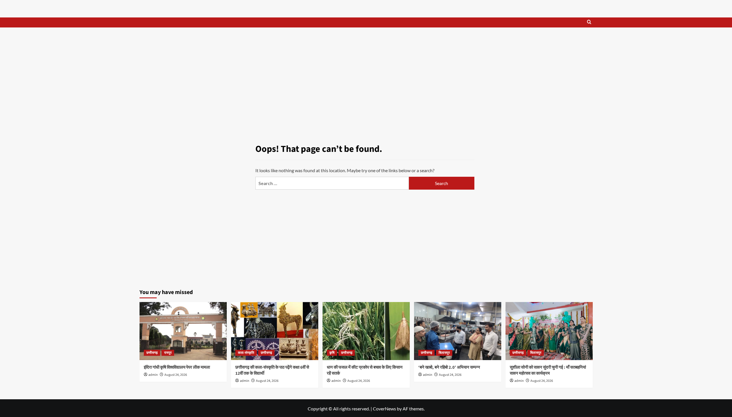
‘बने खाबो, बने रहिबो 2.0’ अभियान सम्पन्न (449, 367)
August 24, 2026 (175, 374)
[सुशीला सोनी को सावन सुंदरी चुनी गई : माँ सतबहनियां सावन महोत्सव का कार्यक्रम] (549, 331)
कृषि (332, 352)
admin (153, 374)
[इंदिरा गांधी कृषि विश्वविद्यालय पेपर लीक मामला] (183, 331)
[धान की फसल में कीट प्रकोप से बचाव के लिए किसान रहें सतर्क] (366, 331)
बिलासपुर (444, 352)
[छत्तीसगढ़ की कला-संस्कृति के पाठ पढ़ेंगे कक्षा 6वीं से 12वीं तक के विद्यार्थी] (274, 331)
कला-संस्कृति (246, 352)
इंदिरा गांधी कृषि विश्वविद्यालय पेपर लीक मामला (177, 367)
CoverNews (384, 408)
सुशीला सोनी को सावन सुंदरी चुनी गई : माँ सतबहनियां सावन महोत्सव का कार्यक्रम (548, 370)
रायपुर (168, 352)
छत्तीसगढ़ (152, 352)
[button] (589, 22)
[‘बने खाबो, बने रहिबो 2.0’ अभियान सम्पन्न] (457, 331)
